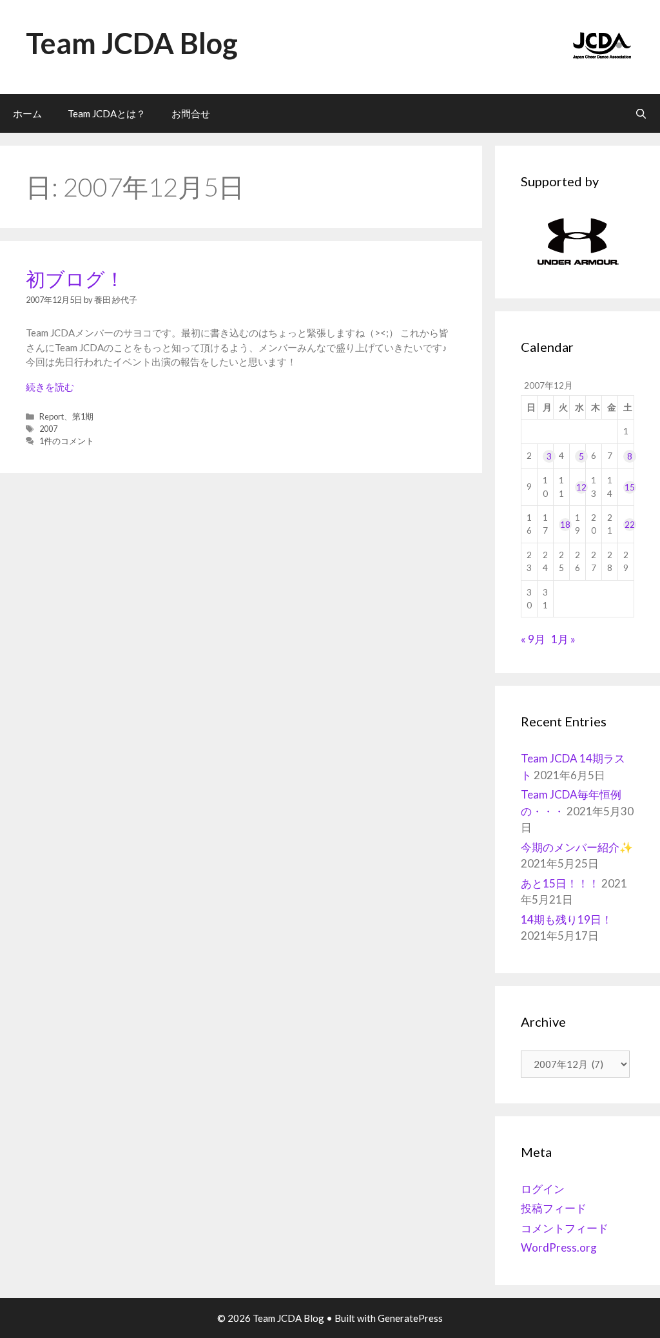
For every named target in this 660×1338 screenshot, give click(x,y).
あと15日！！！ (560, 883)
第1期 (82, 416)
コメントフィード (564, 1228)
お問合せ (190, 113)
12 (581, 487)
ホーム (27, 113)
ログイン (543, 1189)
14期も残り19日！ (566, 919)
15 (630, 487)
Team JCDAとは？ (107, 113)
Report (51, 416)
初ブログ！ (75, 278)
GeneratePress (410, 1318)
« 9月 (533, 639)
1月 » (563, 639)
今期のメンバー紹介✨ (577, 847)
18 (565, 524)
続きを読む (50, 387)
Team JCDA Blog (132, 43)
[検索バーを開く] (641, 113)
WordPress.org (559, 1247)
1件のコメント (66, 441)
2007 (48, 428)
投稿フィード (554, 1208)
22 (630, 524)
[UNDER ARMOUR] (577, 241)
